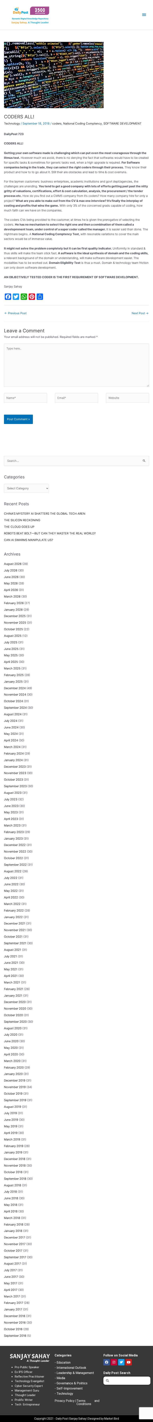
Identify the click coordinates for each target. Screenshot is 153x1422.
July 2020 (10, 1034)
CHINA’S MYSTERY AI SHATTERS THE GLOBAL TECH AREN (44, 513)
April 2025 (11, 662)
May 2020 (11, 1048)
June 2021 (11, 963)
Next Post (140, 313)
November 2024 (15, 694)
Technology (12, 123)
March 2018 (12, 1218)
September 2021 (15, 943)
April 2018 (11, 1211)
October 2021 (13, 936)
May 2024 (11, 734)
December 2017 (14, 1237)
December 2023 (15, 766)
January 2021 (13, 995)
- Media (60, 1378)
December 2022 (15, 845)
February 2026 (14, 603)
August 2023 (13, 793)
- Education (63, 1362)
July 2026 (10, 570)
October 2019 (13, 1093)
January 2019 (13, 1152)
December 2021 (14, 923)
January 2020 (13, 1074)
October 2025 (13, 629)
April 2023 (11, 819)
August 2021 (12, 950)
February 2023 (14, 832)
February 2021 (13, 989)
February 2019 (13, 1146)
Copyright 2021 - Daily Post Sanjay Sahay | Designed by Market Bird (76, 1418)
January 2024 (13, 760)
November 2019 (15, 1087)
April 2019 (11, 1133)
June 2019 (11, 1120)
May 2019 (10, 1126)
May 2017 (10, 1283)
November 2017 (15, 1244)
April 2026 (11, 590)
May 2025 (11, 655)
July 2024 (10, 721)
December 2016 (14, 1316)
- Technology (64, 1394)
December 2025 (15, 616)
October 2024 (13, 701)
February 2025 (14, 675)
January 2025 (13, 681)
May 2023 (11, 812)
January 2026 (13, 609)
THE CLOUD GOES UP (19, 527)
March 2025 (12, 668)
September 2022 (15, 865)
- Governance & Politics (71, 1383)
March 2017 (12, 1296)
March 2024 (12, 747)
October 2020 (13, 1015)
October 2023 (13, 779)
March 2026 (12, 596)
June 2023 (11, 806)
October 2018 (13, 1172)
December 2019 (14, 1080)
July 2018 (10, 1191)
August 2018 (12, 1185)
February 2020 (14, 1067)
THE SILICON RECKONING (22, 520)
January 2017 (13, 1309)
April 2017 (10, 1290)
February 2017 (13, 1303)
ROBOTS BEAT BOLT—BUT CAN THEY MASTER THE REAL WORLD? (50, 533)
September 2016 (15, 1336)
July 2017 (10, 1270)
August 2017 (12, 1263)
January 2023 (13, 838)
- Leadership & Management (74, 1373)
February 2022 (14, 910)
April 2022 (11, 897)
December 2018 (14, 1159)
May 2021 (10, 969)
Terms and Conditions (87, 1402)
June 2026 (11, 577)
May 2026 (11, 583)
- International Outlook (70, 1368)
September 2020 (15, 1022)
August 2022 (13, 871)
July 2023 (10, 799)
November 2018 (15, 1165)
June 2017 (11, 1277)
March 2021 (12, 982)
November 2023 (15, 773)
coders (57, 123)
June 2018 (11, 1198)
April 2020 (11, 1054)
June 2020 (11, 1041)
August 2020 (13, 1028)
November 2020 (15, 1008)
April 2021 (11, 976)
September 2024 (15, 708)
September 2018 (15, 1179)
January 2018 (13, 1231)
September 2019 (15, 1100)
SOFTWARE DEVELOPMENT (122, 123)
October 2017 (13, 1250)
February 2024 (14, 753)
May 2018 (10, 1205)
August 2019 (12, 1107)
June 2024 (11, 727)
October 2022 (13, 858)
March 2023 (12, 825)
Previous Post (15, 313)
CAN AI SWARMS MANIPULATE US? (28, 540)
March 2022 (12, 904)
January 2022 (13, 917)
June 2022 (11, 884)
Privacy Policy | (65, 1401)
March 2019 (12, 1139)
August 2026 (13, 564)
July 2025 (10, 642)
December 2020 (15, 1002)
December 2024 (15, 688)
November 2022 (15, 851)
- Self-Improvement (69, 1388)
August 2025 (13, 636)
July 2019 (10, 1113)
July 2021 (10, 956)
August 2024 (13, 714)
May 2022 (11, 891)
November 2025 (15, 622)
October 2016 (13, 1329)
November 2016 (15, 1322)
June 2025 (11, 649)
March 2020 (12, 1061)
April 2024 (11, 740)
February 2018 (13, 1224)
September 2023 (15, 786)
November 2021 (15, 930)
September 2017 (15, 1257)
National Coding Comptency (82, 123)
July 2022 (10, 878)
